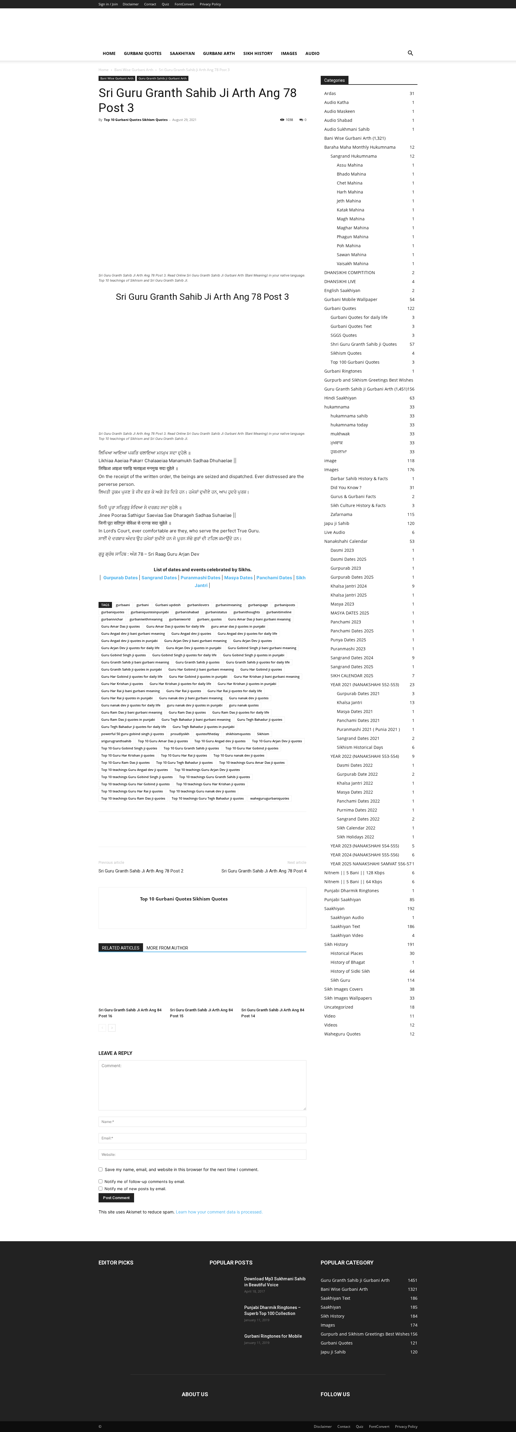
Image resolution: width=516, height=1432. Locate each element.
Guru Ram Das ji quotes (187, 712)
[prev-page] (102, 1028)
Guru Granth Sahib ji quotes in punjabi (131, 669)
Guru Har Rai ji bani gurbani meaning (130, 691)
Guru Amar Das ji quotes (120, 626)
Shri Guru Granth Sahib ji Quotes (364, 344)
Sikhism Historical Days (360, 747)
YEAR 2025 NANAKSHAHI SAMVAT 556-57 (371, 863)
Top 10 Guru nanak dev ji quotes (239, 755)
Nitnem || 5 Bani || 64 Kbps (353, 881)
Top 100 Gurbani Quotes (355, 362)
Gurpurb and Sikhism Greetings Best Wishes (368, 380)
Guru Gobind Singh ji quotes (123, 655)
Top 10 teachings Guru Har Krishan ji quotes (210, 784)
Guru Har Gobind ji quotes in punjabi (198, 676)
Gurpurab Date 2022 (357, 774)
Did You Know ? (346, 487)
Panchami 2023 (346, 622)
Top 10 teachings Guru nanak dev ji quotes (202, 791)
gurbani (142, 605)
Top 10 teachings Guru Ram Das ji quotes (133, 798)
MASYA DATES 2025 (350, 613)
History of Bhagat (348, 962)
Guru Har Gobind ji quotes (261, 669)
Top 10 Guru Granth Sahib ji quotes (191, 748)
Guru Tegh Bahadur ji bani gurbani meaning (196, 719)
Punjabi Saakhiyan (342, 899)
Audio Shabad (338, 120)
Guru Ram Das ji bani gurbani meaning (131, 712)
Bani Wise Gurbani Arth (133, 69)
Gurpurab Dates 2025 (352, 577)
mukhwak (340, 434)
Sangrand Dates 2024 (352, 657)
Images (289, 53)
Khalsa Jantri (349, 702)
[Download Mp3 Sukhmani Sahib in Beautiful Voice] (224, 1286)
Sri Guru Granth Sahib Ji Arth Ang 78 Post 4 (264, 871)
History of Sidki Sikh (350, 971)
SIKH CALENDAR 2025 (352, 675)
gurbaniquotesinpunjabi (150, 612)
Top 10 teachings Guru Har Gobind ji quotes (135, 784)
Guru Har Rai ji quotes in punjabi (127, 698)
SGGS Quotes (344, 335)
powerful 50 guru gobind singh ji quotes (132, 734)
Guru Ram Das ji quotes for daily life (240, 712)
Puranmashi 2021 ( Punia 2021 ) (368, 729)
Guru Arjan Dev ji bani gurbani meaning (195, 640)
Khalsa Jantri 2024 (349, 586)
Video (329, 1016)
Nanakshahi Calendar (346, 541)
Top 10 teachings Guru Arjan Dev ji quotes (207, 769)
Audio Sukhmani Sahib (347, 129)
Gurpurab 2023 (346, 568)
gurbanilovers (198, 605)
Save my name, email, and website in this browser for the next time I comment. (182, 1169)
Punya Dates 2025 (348, 640)
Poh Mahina (349, 245)
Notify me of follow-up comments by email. (145, 1181)
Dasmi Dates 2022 (355, 765)
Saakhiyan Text (345, 926)
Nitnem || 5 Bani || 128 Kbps (354, 872)
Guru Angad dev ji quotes (191, 633)
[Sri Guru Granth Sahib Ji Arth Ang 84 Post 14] (273, 982)
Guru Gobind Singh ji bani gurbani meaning (262, 648)
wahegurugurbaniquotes (269, 798)
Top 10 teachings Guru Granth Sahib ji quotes (214, 777)
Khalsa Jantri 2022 (355, 783)
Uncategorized (338, 1007)
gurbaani (123, 605)
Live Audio (334, 532)
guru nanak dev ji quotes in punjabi (194, 705)
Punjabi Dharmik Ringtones (351, 890)
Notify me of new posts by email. (135, 1188)
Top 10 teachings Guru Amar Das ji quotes (252, 762)
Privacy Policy (210, 4)
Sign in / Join (108, 4)
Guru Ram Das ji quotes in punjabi (128, 719)
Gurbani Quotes (143, 53)
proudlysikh (180, 734)
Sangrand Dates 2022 (358, 819)
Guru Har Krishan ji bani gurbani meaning (267, 676)
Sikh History (336, 944)
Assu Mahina (350, 165)
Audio (312, 53)
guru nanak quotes (244, 705)
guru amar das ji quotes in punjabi (238, 626)
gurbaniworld (180, 619)
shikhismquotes (238, 734)
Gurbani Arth (219, 53)
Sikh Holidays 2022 (355, 837)
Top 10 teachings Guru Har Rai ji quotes (132, 791)
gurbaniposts (284, 605)
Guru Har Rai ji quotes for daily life (235, 691)
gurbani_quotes (209, 619)
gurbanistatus (216, 612)
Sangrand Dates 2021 (358, 738)
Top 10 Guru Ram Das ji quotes (125, 762)
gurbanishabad (187, 612)
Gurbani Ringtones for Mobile (273, 1336)
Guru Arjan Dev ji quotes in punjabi (193, 648)
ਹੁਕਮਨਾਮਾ (339, 451)
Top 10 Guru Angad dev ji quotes (219, 741)
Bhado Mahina (351, 174)
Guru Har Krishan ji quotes (122, 683)
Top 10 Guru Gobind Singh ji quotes (129, 748)
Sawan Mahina (351, 254)
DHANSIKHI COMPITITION (349, 272)
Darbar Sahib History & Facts (359, 478)
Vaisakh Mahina (352, 263)
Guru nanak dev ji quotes (248, 698)
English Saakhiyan (342, 290)
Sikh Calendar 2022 (356, 828)
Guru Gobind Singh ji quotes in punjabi (253, 655)
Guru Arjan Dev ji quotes (252, 640)
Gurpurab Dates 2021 (358, 693)
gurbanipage (258, 605)
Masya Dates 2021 (355, 711)
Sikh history (258, 53)
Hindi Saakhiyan (340, 398)
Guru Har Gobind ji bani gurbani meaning (201, 669)
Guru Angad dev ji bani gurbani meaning (133, 633)
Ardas (330, 93)
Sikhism (263, 734)
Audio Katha (336, 102)
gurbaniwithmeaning (146, 619)
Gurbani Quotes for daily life (359, 317)
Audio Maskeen (339, 111)
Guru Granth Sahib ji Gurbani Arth (163, 78)
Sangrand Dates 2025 (352, 666)
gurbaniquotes (112, 612)
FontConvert (184, 4)
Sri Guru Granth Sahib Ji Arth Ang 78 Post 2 (141, 871)
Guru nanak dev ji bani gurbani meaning (190, 698)
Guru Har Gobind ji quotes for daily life (131, 676)
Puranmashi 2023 (348, 649)
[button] (410, 54)
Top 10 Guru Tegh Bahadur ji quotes (184, 762)
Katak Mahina (350, 210)
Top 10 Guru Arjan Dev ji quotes (277, 741)
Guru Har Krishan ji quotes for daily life (180, 683)
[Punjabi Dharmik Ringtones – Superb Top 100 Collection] (224, 1315)
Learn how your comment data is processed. (219, 1211)
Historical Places (347, 953)
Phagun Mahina (352, 236)
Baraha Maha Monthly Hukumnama (360, 147)
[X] (118, 133)
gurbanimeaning (229, 605)
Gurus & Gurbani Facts (353, 496)
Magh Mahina (351, 219)
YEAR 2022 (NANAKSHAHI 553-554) (365, 756)
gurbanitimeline (278, 612)
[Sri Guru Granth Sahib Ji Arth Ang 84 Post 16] (131, 982)
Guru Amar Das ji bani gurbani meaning (259, 619)
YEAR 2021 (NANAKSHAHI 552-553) (365, 684)
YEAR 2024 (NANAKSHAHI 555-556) (365, 855)
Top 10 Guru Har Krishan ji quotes (127, 755)
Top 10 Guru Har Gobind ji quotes (251, 748)
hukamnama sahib (349, 416)
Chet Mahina (350, 183)
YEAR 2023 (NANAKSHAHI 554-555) (365, 846)
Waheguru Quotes (342, 1034)
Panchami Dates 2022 (358, 801)
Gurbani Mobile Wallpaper (350, 299)
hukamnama (336, 407)
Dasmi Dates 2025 (348, 559)
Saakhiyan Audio (347, 917)
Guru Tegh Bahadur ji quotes (259, 719)
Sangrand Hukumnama (354, 156)
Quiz (165, 4)
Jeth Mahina (349, 201)
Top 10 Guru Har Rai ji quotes (184, 755)
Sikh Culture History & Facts (358, 505)
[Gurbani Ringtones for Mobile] (224, 1343)
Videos (330, 1025)
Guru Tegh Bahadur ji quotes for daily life (133, 726)
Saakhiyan (182, 53)
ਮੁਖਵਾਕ (337, 442)
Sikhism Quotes (346, 353)
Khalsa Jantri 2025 (349, 595)
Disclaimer (131, 4)
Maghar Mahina (353, 228)
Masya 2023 (342, 604)
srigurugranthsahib (116, 741)
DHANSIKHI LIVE (340, 281)
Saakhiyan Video (347, 935)
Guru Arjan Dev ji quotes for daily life (130, 648)
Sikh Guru (340, 980)
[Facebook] (104, 133)
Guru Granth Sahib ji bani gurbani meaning (135, 662)
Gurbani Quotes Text (351, 326)
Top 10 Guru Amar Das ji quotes (163, 741)
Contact (150, 4)
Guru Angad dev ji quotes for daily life (247, 633)
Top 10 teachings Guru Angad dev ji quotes (134, 769)
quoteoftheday (207, 734)
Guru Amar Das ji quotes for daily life (175, 626)
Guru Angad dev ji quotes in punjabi (129, 640)
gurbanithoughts (247, 612)
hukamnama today (349, 425)
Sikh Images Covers (343, 989)
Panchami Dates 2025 (352, 631)
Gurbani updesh (168, 605)
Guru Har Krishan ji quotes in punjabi (247, 683)
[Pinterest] (132, 133)
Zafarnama (341, 514)
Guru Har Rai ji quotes (183, 691)
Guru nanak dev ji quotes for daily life (130, 705)
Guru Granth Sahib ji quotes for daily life (258, 662)
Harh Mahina (350, 192)
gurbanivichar (112, 619)
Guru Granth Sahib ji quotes (197, 662)
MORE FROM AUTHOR (167, 948)
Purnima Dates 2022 (357, 810)
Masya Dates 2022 (355, 792)
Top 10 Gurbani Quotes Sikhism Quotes (136, 119)
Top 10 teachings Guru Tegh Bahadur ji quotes (208, 798)
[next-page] (112, 1028)
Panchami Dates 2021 (358, 720)
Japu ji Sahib (336, 523)
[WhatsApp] (146, 133)
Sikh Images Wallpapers (348, 998)
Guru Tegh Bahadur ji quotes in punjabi (203, 726)
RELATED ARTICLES (120, 948)
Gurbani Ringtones (343, 371)
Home (109, 53)
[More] (159, 133)
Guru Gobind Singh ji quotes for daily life (184, 655)
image (330, 460)
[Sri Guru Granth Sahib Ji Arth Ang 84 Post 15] (202, 982)
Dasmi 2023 (342, 550)
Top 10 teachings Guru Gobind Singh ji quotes (137, 777)
